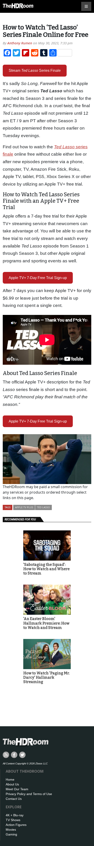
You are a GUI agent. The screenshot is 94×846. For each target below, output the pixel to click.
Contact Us (14, 799)
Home (10, 779)
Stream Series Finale (35, 70)
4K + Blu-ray (15, 815)
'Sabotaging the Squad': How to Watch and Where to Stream (46, 568)
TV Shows (13, 820)
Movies (11, 829)
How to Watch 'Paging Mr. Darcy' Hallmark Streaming (46, 677)
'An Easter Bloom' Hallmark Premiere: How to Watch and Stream (46, 623)
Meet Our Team (17, 789)
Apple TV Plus (24, 507)
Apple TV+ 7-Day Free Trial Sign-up (38, 278)
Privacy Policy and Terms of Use (29, 794)
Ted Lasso (43, 507)
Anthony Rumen (19, 43)
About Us (12, 784)
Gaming (11, 834)
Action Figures (16, 825)
